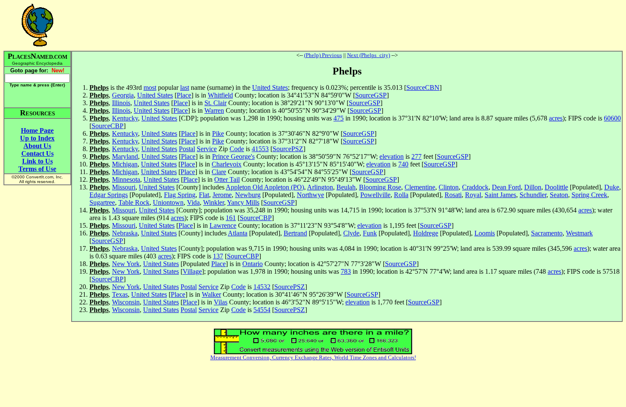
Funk (370, 233)
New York (126, 263)
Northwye (310, 194)
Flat (204, 194)
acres (556, 118)
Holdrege (425, 233)
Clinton (449, 187)
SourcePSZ (288, 148)
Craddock (475, 187)
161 (231, 217)
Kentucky (125, 118)
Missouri (123, 187)
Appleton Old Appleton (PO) (265, 187)
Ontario (252, 263)
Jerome (222, 194)
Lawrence (223, 225)
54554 (261, 309)
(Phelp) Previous (323, 55)
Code (237, 148)
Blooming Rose (380, 187)
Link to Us (37, 161)
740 (403, 164)
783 (346, 271)
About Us (37, 145)
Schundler (533, 194)
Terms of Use (37, 168)
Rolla (401, 194)
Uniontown (168, 202)
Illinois (121, 102)
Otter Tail (227, 179)
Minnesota (126, 179)
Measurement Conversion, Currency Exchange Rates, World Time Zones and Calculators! (313, 357)
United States (270, 87)
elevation (391, 156)
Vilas (220, 302)
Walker (211, 294)
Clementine (420, 187)
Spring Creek (589, 194)
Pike (218, 133)
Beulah (346, 187)
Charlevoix (226, 164)
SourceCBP (107, 125)
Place (184, 95)
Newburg (248, 194)
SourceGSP (371, 95)
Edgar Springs (108, 194)
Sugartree (102, 202)
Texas (120, 294)
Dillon (532, 187)
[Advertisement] (347, 25)
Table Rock (133, 202)
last (184, 87)
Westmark (579, 233)
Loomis (484, 233)
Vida (193, 202)
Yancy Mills (243, 202)
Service (207, 148)
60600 (612, 118)
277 (416, 156)
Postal (187, 148)
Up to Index (37, 138)
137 (218, 256)
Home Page (37, 130)
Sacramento (547, 233)
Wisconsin (126, 302)
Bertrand (295, 233)
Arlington (320, 187)
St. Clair (215, 102)
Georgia (123, 95)
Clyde (351, 233)
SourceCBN (422, 87)
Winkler (213, 202)
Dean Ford (506, 187)
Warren (214, 110)
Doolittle (556, 187)
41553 (260, 148)
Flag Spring (179, 194)
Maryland (125, 156)
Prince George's (233, 156)
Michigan (125, 164)
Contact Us (37, 153)
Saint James (500, 194)
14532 (261, 286)
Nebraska (125, 233)
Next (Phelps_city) (368, 55)
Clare (219, 171)
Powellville (375, 194)
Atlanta (237, 233)
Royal (473, 194)
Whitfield (220, 95)
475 (338, 118)
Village (192, 271)
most (150, 87)
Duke (611, 187)
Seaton (559, 194)
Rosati (453, 194)
